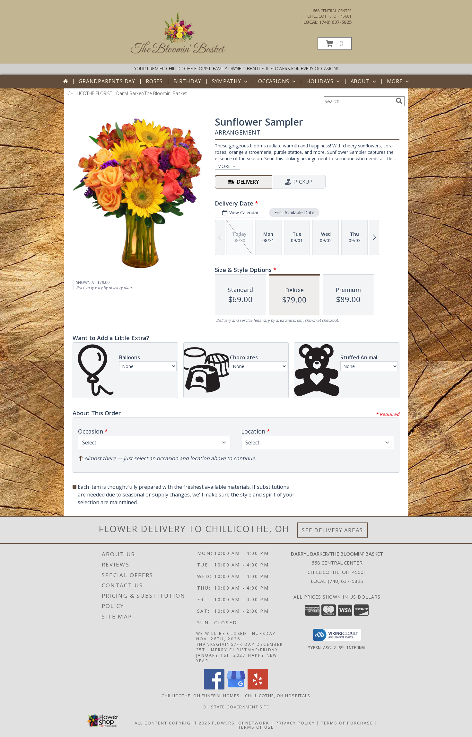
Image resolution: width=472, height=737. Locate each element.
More (395, 81)
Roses (154, 81)
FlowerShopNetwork (240, 723)
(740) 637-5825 (336, 22)
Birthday (187, 81)
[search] (399, 100)
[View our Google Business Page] (236, 688)
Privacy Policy (295, 723)
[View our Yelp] (258, 688)
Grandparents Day (107, 81)
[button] (335, 43)
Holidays (319, 81)
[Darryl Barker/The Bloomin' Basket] (178, 54)
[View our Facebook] (214, 688)
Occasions (273, 81)
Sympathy (226, 81)
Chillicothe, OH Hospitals (277, 695)
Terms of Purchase (347, 723)
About (360, 81)
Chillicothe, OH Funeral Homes (201, 695)
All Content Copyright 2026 (172, 723)
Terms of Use (256, 727)
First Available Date (294, 212)
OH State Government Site (236, 707)
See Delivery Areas (332, 530)
